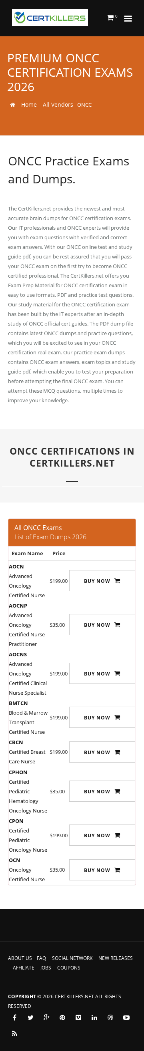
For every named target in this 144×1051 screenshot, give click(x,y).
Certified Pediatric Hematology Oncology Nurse (28, 791)
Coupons (68, 967)
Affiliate (23, 967)
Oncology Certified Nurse (27, 869)
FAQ (41, 958)
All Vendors (58, 104)
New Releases (115, 958)
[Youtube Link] (126, 1017)
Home (29, 104)
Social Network (72, 958)
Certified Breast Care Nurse (27, 752)
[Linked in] (94, 1017)
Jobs (45, 967)
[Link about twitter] (30, 1017)
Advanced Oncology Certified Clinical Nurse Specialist (28, 673)
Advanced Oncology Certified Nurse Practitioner (27, 625)
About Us (20, 958)
